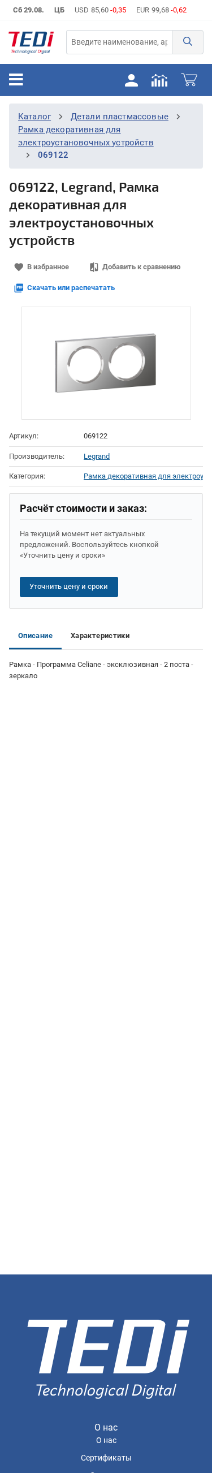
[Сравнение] (159, 79)
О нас (106, 1440)
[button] (188, 42)
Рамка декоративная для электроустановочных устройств (143, 476)
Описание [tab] (35, 635)
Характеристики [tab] (100, 635)
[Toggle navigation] (16, 79)
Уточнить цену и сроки (68, 586)
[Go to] (31, 42)
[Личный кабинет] (131, 79)
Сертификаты (106, 1458)
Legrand (97, 456)
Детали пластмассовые (119, 116)
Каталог (34, 116)
